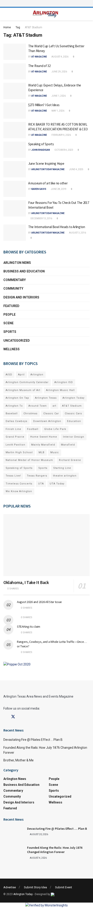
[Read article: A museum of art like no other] (14, 189)
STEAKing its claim (28, 626)
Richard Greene (70, 460)
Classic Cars (73, 413)
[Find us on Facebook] (5, 717)
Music (54, 452)
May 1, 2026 (57, 111)
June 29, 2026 (59, 71)
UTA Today (57, 483)
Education (74, 421)
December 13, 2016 (41, 218)
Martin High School (19, 452)
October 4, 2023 (63, 150)
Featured (11, 306)
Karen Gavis (38, 189)
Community (13, 288)
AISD (9, 374)
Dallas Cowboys (16, 421)
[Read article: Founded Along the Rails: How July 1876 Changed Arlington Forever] (13, 853)
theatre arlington (65, 475)
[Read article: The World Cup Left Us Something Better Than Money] (14, 52)
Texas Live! (13, 475)
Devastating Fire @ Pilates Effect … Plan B (33, 739)
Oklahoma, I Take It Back (26, 582)
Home (7, 27)
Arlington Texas (46, 397)
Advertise (9, 887)
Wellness (11, 349)
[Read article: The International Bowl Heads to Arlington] (14, 232)
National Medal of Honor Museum (29, 460)
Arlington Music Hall (60, 390)
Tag (18, 27)
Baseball (12, 413)
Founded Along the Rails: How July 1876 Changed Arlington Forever (54, 850)
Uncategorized (16, 340)
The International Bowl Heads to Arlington (56, 227)
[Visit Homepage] (45, 14)
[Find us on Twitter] (13, 717)
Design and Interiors (21, 297)
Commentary (14, 280)
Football (32, 429)
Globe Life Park (55, 429)
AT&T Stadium (33, 27)
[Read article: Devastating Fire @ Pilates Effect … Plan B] (13, 834)
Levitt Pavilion (15, 444)
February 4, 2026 (61, 135)
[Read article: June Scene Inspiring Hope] (14, 169)
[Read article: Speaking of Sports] (14, 150)
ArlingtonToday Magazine (48, 169)
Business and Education (24, 271)
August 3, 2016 (77, 232)
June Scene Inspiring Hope (46, 163)
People (9, 314)
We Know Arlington (19, 491)
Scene (8, 323)
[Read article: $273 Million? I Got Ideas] (14, 110)
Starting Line (62, 468)
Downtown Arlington (47, 421)
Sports (9, 332)
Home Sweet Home (43, 436)
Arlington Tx (14, 405)
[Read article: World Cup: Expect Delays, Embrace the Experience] (14, 91)
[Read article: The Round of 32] (14, 71)
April (21, 374)
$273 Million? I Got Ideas (44, 105)
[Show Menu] (46, 3)
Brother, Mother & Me (18, 760)
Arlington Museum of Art (23, 390)
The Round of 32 (39, 66)
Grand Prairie (15, 436)
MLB (41, 452)
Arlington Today (73, 397)
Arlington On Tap (17, 397)
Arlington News (17, 263)
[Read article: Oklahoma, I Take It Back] (46, 545)
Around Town (37, 405)
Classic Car (51, 413)
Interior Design (73, 436)
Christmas (30, 413)
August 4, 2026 (59, 56)
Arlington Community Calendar (27, 382)
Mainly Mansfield (43, 444)
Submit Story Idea (35, 887)
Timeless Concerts (19, 483)
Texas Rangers (37, 475)
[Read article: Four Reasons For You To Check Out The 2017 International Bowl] (14, 208)
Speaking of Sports (41, 144)
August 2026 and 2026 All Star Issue (39, 602)
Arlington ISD (63, 382)
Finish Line (13, 429)
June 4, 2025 (76, 169)
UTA (41, 483)
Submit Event (63, 887)
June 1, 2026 (58, 96)
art (54, 405)
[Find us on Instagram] (21, 717)
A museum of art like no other (47, 183)
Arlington (36, 374)
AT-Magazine (39, 56)
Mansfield (68, 444)
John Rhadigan (40, 150)
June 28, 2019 (58, 189)
